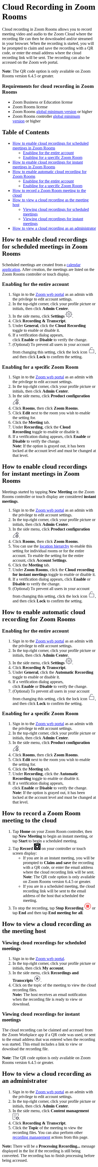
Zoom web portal (50, 294)
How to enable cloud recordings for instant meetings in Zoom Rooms (48, 164)
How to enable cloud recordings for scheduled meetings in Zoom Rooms (51, 145)
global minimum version (56, 111)
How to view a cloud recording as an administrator (54, 228)
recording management (31, 1137)
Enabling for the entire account (48, 153)
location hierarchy (54, 546)
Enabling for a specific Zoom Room (52, 157)
